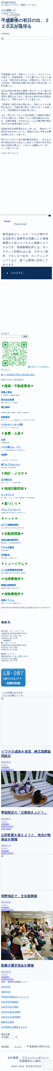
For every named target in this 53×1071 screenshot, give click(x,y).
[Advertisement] (26, 181)
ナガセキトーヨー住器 (12, 424)
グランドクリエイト (11, 509)
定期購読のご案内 (15, 56)
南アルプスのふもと (11, 464)
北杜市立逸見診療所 (11, 1012)
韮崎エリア (11, 10)
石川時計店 (6, 479)
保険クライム (7, 600)
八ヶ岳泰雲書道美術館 (12, 570)
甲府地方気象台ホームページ (15, 997)
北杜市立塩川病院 (9, 1007)
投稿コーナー (13, 50)
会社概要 (13, 1057)
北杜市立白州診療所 (11, 1017)
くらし (4, 13)
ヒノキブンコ (7, 495)
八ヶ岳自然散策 (13, 14)
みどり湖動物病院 (9, 525)
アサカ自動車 (7, 547)
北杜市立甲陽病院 (9, 1002)
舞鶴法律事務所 (8, 585)
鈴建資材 (5, 417)
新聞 (9, 53)
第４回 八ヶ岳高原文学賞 (19, 59)
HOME (5, 1046)
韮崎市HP (5, 992)
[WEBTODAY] (8, 2)
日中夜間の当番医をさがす (14, 1027)
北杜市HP (5, 987)
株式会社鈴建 (7, 399)
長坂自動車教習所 (9, 540)
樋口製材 (5, 407)
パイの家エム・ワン (11, 447)
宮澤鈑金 (5, 555)
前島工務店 (6, 392)
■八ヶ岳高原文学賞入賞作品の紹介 (18, 375)
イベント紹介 (12, 17)
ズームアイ (11, 12)
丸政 (3, 439)
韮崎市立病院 (7, 1022)
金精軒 (4, 454)
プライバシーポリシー (35, 1057)
